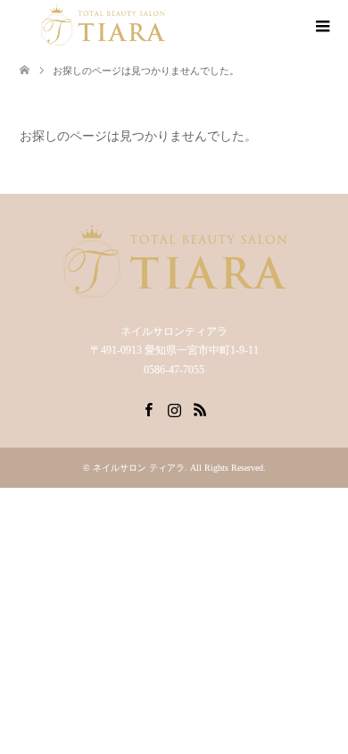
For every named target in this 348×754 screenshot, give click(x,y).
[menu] (321, 27)
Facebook (148, 408)
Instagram (174, 408)
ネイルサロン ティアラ (139, 468)
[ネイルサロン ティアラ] (103, 26)
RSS (200, 408)
